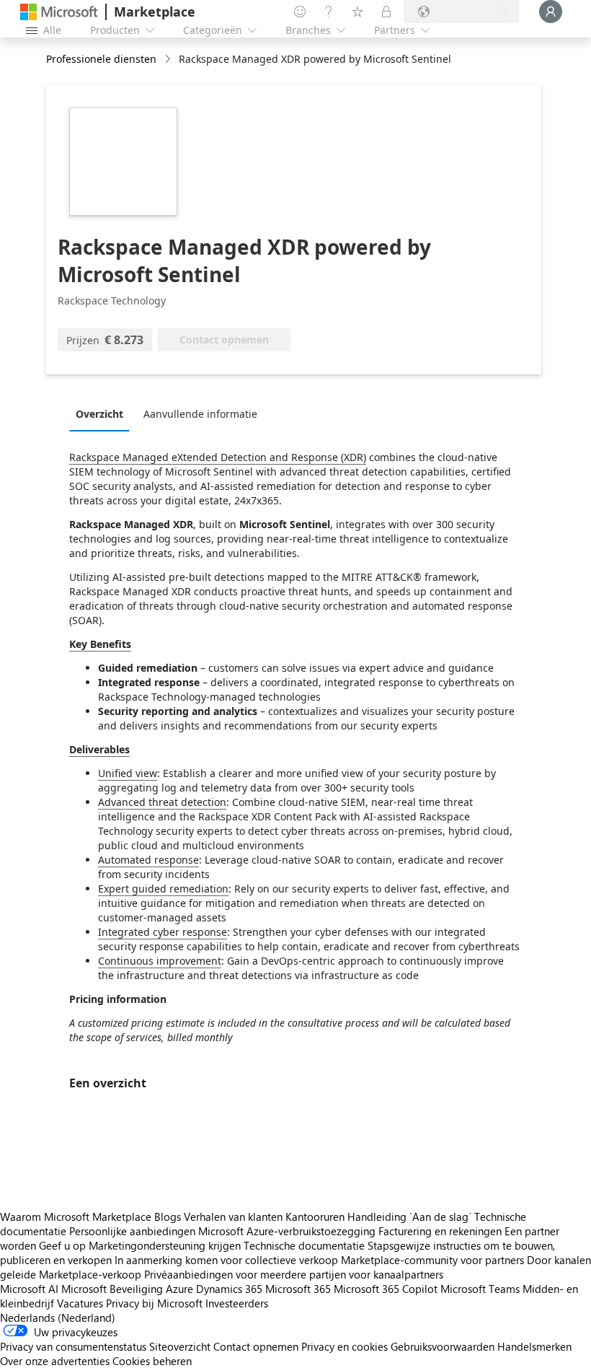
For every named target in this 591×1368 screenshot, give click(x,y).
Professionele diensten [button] (101, 59)
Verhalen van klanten (233, 1216)
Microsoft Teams (480, 1288)
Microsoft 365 (298, 1288)
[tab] (103, 413)
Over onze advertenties (55, 1361)
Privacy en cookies (344, 1346)
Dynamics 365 (229, 1288)
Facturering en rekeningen (440, 1231)
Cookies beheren (152, 1361)
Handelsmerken (534, 1346)
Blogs (167, 1216)
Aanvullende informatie (200, 414)
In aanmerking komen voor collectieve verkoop (226, 1260)
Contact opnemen (255, 1346)
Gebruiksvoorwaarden (442, 1346)
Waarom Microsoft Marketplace (75, 1216)
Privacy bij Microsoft (154, 1303)
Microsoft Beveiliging (112, 1288)
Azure (179, 1288)
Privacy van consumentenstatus (73, 1346)
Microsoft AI (29, 1288)
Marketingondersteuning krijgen (165, 1245)
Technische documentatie (304, 1245)
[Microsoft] (59, 12)
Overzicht (99, 414)
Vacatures (80, 1303)
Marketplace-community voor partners (432, 1260)
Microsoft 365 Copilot (385, 1288)
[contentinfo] (169, 59)
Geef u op (62, 1245)
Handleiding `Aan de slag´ (409, 1216)
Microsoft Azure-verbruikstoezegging (288, 1231)
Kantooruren (315, 1216)
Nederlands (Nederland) (57, 1317)
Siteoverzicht (179, 1346)
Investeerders (236, 1303)
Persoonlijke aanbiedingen (132, 1231)
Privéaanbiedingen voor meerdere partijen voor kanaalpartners (293, 1274)
